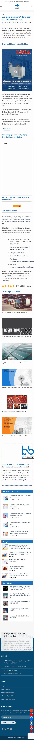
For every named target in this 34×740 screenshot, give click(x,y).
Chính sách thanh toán (8, 699)
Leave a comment (23, 22)
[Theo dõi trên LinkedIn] (11, 729)
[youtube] (31, 727)
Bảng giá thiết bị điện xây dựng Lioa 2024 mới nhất (15, 362)
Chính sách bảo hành (7, 692)
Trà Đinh (6, 22)
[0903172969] (31, 719)
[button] (1, 6)
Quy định (4, 686)
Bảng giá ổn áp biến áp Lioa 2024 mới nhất (14, 435)
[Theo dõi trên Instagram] (5, 729)
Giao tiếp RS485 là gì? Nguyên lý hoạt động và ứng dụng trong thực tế (20, 595)
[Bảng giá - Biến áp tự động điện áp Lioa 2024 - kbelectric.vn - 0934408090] (17, 70)
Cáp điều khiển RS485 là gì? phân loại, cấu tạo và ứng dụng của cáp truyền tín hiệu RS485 (20, 588)
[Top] (31, 731)
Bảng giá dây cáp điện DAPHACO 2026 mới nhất (20, 602)
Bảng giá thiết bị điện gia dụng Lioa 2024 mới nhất (17, 387)
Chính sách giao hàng (7, 696)
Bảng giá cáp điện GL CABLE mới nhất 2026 (20, 616)
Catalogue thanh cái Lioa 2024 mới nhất (14, 411)
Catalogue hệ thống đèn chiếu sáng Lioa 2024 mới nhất (17, 337)
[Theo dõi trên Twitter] (8, 729)
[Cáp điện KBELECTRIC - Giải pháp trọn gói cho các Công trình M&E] (17, 6)
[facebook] (31, 723)
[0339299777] (31, 714)
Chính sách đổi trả (7, 689)
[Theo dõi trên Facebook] (3, 729)
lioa (3, 14)
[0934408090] (31, 710)
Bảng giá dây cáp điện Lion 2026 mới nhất (19, 609)
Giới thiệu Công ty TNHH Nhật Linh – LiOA (14, 312)
